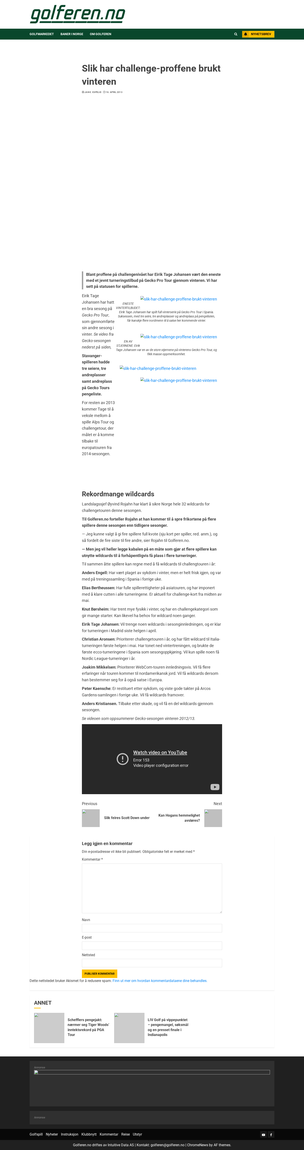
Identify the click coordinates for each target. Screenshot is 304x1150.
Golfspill (36, 1134)
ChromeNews (197, 1145)
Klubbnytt (89, 1134)
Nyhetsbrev (261, 34)
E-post (87, 937)
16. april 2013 (114, 92)
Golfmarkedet (42, 34)
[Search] (235, 34)
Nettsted (88, 955)
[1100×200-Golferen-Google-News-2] (152, 1086)
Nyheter (52, 1134)
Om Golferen (100, 34)
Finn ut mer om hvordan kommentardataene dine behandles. (160, 981)
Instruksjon (69, 1134)
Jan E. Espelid (93, 92)
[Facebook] (271, 1134)
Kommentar (92, 859)
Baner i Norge (72, 34)
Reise (125, 1134)
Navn (86, 920)
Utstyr (137, 1134)
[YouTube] (263, 1134)
